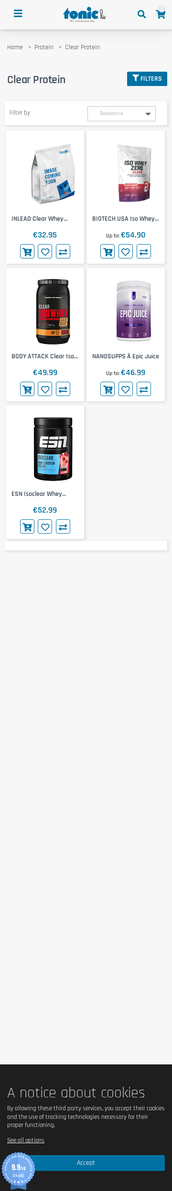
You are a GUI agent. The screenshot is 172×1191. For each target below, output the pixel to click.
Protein (44, 47)
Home (15, 47)
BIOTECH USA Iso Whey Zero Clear (123, 219)
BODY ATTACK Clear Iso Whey (42, 356)
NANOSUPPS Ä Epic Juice (125, 356)
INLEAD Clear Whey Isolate (37, 219)
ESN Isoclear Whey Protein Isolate (36, 494)
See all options (25, 1140)
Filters (151, 79)
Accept (86, 1163)
